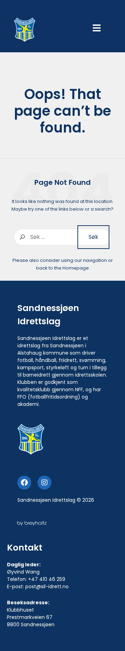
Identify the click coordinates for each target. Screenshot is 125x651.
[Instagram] (44, 483)
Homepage (75, 268)
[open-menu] (97, 28)
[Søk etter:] (62, 237)
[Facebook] (24, 483)
